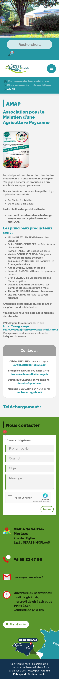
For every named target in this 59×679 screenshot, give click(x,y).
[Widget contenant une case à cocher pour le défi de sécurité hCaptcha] (28, 497)
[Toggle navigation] (51, 68)
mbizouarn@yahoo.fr (29, 392)
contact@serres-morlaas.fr (29, 577)
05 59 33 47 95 (28, 558)
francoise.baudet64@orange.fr (29, 374)
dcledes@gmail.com (30, 383)
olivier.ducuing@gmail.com (29, 365)
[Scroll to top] (52, 673)
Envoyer (47, 509)
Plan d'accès (18, 624)
